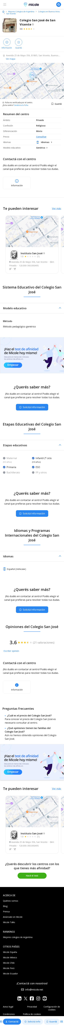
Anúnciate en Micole (12, 916)
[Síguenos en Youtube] (45, 998)
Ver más (56, 208)
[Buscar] (58, 4)
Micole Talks (9, 922)
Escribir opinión (11, 650)
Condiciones (9, 1014)
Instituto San (32, 253)
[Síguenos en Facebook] (32, 998)
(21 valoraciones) (43, 642)
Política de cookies (32, 1014)
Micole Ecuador (10, 973)
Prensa (6, 911)
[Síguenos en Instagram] (38, 998)
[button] (32, 308)
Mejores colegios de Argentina (17, 937)
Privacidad (32, 1006)
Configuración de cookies (52, 1008)
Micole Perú (8, 968)
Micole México (10, 957)
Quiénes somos (10, 900)
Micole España (10, 952)
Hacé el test (32, 875)
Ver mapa (10, 58)
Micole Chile (9, 962)
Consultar (41, 136)
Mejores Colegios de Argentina (21, 12)
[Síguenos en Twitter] (25, 998)
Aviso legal (8, 1006)
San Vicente (11, 14)
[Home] (3, 11)
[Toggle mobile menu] (5, 4)
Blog (5, 906)
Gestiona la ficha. (21, 105)
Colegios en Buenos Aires (49, 12)
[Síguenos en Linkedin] (19, 998)
